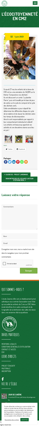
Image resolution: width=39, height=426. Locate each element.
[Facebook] (5, 162)
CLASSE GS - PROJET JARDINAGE (17, 175)
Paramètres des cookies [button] (12, 420)
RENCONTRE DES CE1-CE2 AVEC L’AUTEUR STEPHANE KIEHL (19, 179)
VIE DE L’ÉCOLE (9, 383)
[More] (26, 162)
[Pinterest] (18, 162)
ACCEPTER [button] (24, 419)
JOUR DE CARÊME (15, 394)
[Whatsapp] (22, 162)
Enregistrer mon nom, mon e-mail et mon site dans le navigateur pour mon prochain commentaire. (18, 253)
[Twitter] (10, 162)
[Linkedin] (14, 162)
